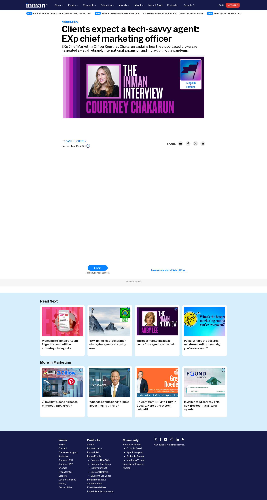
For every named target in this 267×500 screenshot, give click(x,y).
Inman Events (94, 456)
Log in (221, 5)
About (137, 5)
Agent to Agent (135, 452)
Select (90, 444)
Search (188, 5)
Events (72, 5)
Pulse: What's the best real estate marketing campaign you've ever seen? (202, 344)
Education (106, 5)
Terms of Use (65, 487)
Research (88, 5)
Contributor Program (133, 464)
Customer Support (68, 452)
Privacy (62, 483)
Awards (123, 5)
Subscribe (232, 5)
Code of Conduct (67, 479)
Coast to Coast (134, 448)
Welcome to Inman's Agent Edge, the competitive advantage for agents (60, 344)
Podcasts (172, 5)
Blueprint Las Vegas (101, 475)
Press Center (65, 472)
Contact (63, 448)
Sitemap (63, 468)
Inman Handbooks (96, 479)
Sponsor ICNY (66, 464)
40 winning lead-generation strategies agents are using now (107, 344)
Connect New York (100, 460)
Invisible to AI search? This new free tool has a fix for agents (202, 405)
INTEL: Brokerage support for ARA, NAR (121, 13)
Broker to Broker (135, 456)
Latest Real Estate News (100, 491)
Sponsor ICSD (66, 460)
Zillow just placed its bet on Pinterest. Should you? (60, 403)
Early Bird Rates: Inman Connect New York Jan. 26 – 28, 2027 (62, 13)
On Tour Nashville (99, 472)
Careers (63, 475)
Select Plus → (180, 270)
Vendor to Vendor (136, 460)
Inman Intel (93, 452)
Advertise (64, 456)
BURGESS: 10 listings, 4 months (229, 13)
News (58, 5)
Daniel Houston (76, 141)
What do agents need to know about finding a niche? (109, 403)
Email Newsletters (96, 487)
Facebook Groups (132, 444)
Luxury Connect (99, 468)
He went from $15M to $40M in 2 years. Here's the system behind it (156, 405)
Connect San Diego (101, 464)
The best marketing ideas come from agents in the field (156, 342)
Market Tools (155, 5)
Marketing (70, 21)
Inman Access (94, 448)
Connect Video (94, 483)
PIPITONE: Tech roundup (191, 13)
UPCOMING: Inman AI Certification (159, 13)
